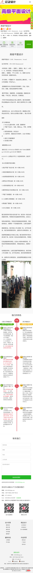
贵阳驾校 (12, 569)
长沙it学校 (28, 569)
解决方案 (8, 527)
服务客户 (8, 533)
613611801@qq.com (20, 482)
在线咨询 (18, 497)
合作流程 (8, 531)
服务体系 (8, 525)
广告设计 (24, 542)
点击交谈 (16, 561)
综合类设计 (23, 527)
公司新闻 (8, 540)
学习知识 (8, 542)
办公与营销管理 (23, 529)
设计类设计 (23, 525)
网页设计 (24, 540)
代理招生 (23, 569)
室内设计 (24, 544)
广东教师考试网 (23, 568)
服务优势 (8, 529)
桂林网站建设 (13, 568)
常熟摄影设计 (7, 569)
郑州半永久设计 (17, 569)
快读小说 (18, 568)
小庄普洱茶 (7, 568)
